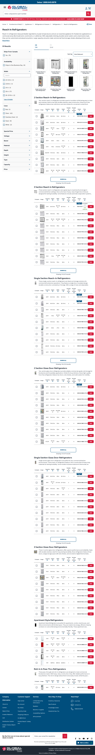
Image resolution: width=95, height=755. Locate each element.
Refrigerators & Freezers (42, 24)
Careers (4, 708)
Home (4, 24)
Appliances (28, 24)
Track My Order (22, 711)
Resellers (35, 706)
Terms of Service (48, 743)
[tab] (41, 46)
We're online (84, 743)
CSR (3, 718)
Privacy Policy (61, 742)
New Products (52, 704)
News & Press (6, 711)
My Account (21, 704)
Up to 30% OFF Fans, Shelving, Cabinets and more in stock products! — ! (48, 19)
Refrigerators (57, 24)
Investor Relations (7, 714)
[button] (17, 51)
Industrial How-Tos (53, 711)
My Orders (21, 708)
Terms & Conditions (44, 753)
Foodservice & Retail (15, 24)
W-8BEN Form (22, 718)
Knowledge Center (53, 708)
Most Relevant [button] (78, 54)
